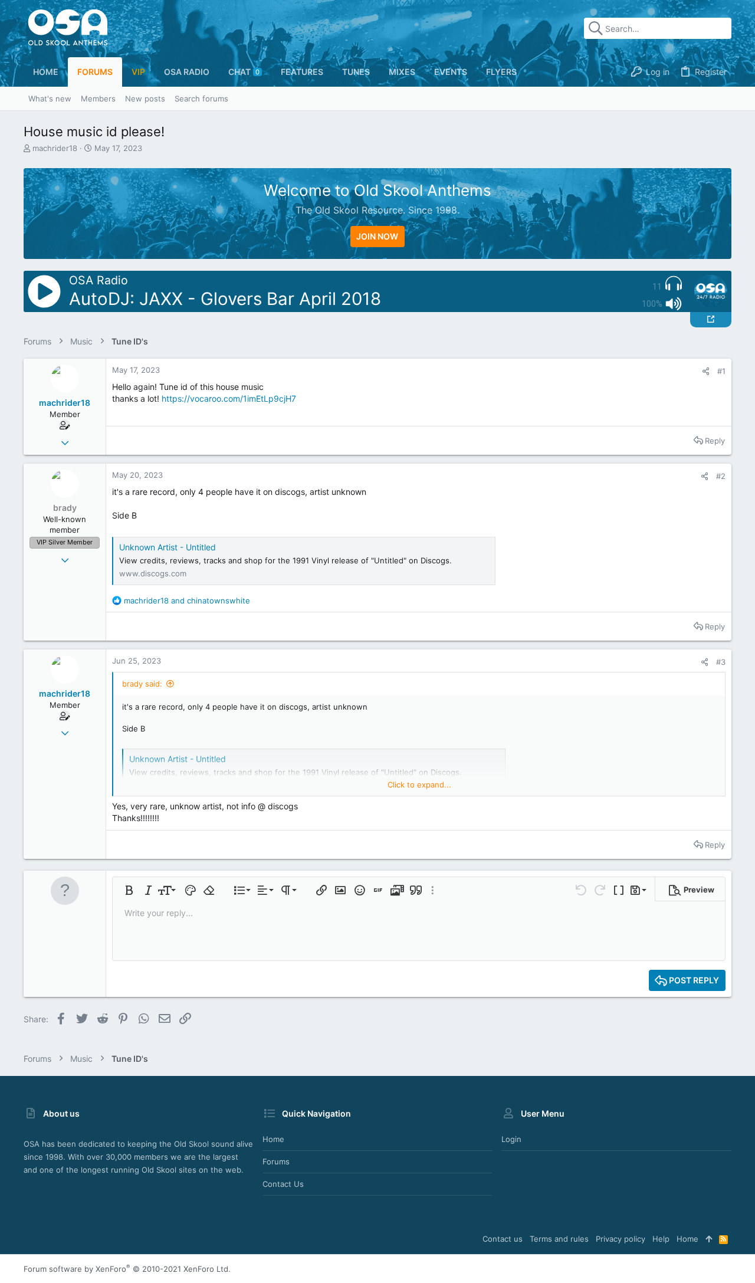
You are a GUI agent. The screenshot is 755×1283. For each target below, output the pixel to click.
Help (660, 1238)
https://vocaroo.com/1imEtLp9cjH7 (229, 398)
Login (511, 1139)
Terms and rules (559, 1238)
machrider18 (54, 148)
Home (273, 1139)
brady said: (142, 683)
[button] (129, 890)
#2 (721, 476)
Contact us (283, 1184)
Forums (276, 1161)
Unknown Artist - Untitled (167, 547)
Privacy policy (620, 1238)
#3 (721, 662)
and (187, 600)
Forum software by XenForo (127, 1269)
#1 (721, 371)
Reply (715, 440)
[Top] (708, 1239)
